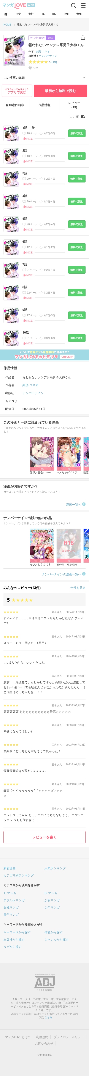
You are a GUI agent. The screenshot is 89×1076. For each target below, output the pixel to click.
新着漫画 (9, 868)
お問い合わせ (44, 1043)
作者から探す (53, 932)
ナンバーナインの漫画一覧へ (61, 574)
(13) (54, 62)
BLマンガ (50, 893)
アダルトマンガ (14, 900)
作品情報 (44, 105)
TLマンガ (9, 893)
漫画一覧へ (73, 504)
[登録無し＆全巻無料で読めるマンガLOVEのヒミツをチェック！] (44, 355)
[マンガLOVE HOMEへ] (6, 14)
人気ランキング (55, 868)
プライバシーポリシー (69, 1037)
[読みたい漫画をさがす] (73, 5)
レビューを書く (44, 836)
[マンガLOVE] (19, 6)
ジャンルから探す (56, 939)
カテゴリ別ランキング (18, 875)
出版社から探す (14, 939)
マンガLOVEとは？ (18, 1037)
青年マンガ (11, 914)
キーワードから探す (17, 932)
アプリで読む (17, 91)
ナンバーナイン (48, 55)
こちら (48, 1017)
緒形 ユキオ (43, 51)
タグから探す (12, 946)
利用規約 (42, 1037)
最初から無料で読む (60, 90)
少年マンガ (52, 907)
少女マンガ (52, 900)
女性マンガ (11, 907)
